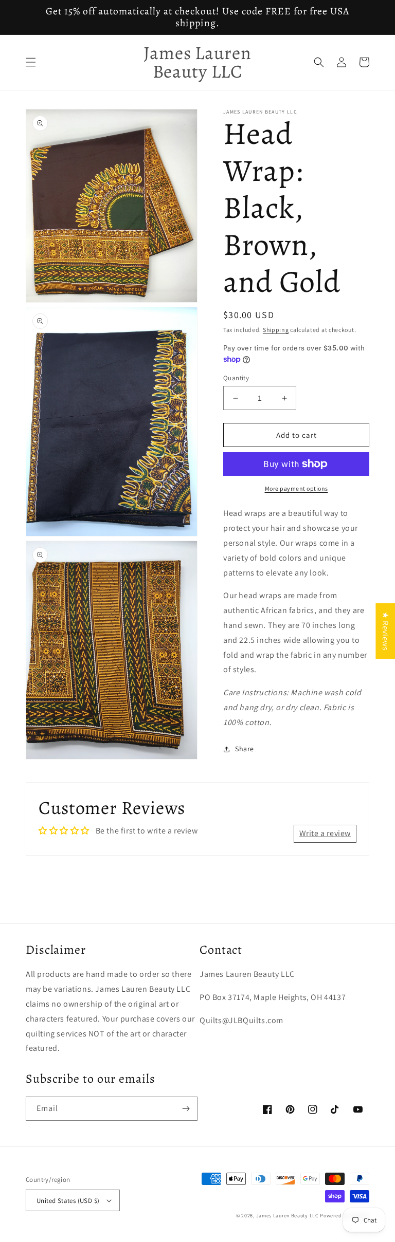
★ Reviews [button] (385, 630)
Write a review (325, 833)
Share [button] (244, 748)
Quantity (236, 378)
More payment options (296, 488)
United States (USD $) (68, 1200)
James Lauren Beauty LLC (287, 1215)
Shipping (276, 329)
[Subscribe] (185, 1109)
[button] (31, 62)
